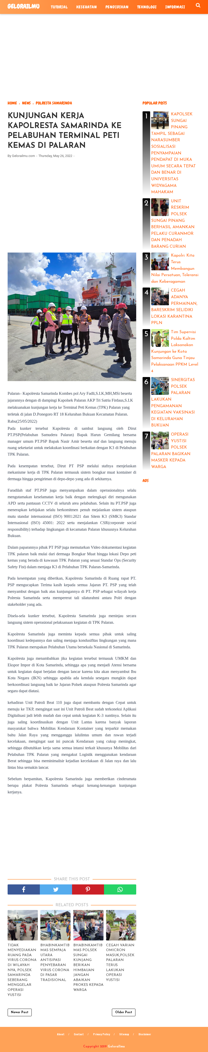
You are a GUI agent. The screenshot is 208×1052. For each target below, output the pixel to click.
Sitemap (124, 1034)
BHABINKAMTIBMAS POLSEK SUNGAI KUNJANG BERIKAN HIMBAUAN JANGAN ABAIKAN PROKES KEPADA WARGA (88, 967)
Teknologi (147, 7)
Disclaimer (144, 1034)
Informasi (175, 7)
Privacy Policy (101, 1034)
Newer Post (19, 1012)
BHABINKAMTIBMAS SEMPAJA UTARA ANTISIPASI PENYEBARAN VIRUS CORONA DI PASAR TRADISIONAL (55, 962)
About (60, 1034)
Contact (79, 1034)
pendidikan (117, 7)
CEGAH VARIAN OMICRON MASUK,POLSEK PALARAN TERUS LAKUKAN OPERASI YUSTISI (120, 962)
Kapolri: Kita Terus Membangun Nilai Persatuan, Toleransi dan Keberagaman (174, 268)
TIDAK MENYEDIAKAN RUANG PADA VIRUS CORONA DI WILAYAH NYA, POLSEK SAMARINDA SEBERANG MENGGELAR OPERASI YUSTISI (22, 970)
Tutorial (59, 7)
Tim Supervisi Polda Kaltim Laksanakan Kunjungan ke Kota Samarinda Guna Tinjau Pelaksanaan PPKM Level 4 (174, 351)
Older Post (123, 1012)
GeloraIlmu (24, 6)
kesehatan (86, 7)
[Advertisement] (104, 57)
